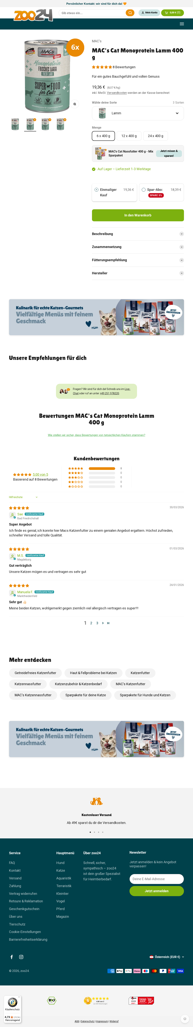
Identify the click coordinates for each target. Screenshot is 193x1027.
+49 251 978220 (109, 393)
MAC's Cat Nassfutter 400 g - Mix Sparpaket (131, 153)
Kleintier (62, 894)
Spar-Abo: (155, 192)
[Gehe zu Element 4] (60, 124)
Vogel (60, 901)
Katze (60, 870)
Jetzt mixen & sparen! (169, 153)
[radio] (96, 190)
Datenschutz (87, 1021)
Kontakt (15, 870)
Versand (15, 878)
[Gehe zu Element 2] (30, 124)
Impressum (102, 1021)
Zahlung (15, 886)
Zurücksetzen (120, 13)
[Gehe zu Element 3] (45, 124)
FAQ (12, 863)
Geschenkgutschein (24, 909)
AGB (77, 1021)
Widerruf (114, 1021)
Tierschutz (17, 924)
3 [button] (97, 623)
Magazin (62, 917)
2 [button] (91, 623)
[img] (19, 508)
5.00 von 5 (40, 474)
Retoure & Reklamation (26, 901)
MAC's (97, 41)
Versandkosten (117, 93)
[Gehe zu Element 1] (15, 124)
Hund (60, 863)
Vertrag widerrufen (23, 894)
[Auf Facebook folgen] (11, 956)
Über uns (15, 917)
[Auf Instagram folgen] (21, 956)
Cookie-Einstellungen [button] (25, 932)
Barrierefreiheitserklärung (28, 939)
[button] (102, 67)
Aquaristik (63, 878)
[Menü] (19, 998)
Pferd (60, 909)
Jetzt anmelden (156, 891)
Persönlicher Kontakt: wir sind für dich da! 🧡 (96, 3)
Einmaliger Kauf (108, 192)
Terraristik (63, 886)
